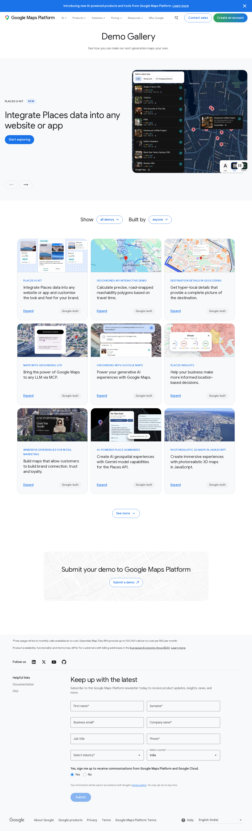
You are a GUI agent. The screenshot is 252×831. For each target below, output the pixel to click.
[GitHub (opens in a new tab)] (64, 662)
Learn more (181, 6)
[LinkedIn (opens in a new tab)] (34, 662)
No (90, 774)
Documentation (23, 684)
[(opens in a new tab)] (17, 820)
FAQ (15, 691)
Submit (81, 797)
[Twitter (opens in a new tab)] (44, 662)
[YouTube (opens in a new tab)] (54, 662)
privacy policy (139, 785)
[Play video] (240, 165)
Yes (77, 774)
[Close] (245, 6)
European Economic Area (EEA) (150, 647)
